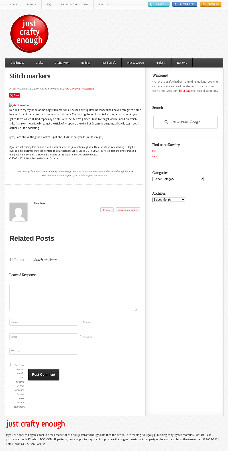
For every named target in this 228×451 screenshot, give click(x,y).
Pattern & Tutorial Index (74, 4)
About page (185, 90)
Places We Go (135, 62)
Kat (14, 88)
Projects (161, 62)
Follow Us (159, 6)
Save (16, 95)
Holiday (85, 62)
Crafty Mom (62, 62)
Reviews (182, 62)
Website (107, 209)
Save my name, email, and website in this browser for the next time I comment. (19, 386)
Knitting (75, 88)
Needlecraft (109, 62)
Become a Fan (185, 6)
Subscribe (211, 6)
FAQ (49, 4)
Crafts (39, 62)
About (13, 4)
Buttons (32, 4)
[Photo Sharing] (20, 105)
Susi (154, 155)
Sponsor (103, 4)
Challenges (17, 62)
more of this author (128, 209)
